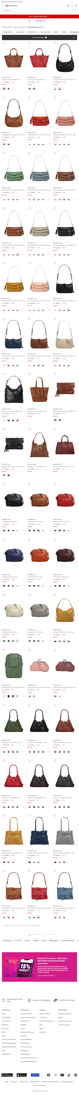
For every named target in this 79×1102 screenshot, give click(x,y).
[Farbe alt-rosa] (29, 143)
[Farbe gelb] (47, 143)
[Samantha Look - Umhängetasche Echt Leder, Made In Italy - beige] (65, 279)
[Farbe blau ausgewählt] (34, 199)
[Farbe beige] (55, 309)
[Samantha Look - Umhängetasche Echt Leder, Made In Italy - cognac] (65, 58)
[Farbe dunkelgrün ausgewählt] (13, 751)
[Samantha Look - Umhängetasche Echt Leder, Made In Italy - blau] (14, 886)
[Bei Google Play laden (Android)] (7, 1075)
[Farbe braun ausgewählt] (64, 199)
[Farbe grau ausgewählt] (47, 641)
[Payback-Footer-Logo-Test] (35, 1075)
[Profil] (68, 5)
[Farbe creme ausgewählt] (17, 641)
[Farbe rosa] (59, 696)
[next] (53, 934)
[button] (13, 2)
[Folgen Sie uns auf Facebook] (49, 1075)
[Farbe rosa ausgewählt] (34, 696)
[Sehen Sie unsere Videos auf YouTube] (62, 1075)
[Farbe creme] (17, 530)
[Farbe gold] (17, 696)
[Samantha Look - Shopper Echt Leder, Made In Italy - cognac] (14, 58)
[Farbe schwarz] (8, 143)
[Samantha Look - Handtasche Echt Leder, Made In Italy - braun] (65, 610)
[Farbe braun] (38, 143)
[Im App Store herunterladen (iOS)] (22, 1075)
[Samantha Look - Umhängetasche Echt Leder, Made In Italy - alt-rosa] (39, 113)
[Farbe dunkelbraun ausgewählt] (34, 806)
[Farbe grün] (73, 641)
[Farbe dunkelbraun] (8, 751)
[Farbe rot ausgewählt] (34, 88)
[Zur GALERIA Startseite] (11, 6)
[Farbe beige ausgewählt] (55, 365)
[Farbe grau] (22, 530)
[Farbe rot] (8, 88)
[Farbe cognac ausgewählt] (4, 88)
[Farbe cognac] (29, 88)
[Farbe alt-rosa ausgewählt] (55, 143)
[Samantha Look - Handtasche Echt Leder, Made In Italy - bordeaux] (65, 444)
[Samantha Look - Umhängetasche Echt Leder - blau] (14, 500)
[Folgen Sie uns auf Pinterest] (76, 1075)
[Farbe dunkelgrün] (22, 420)
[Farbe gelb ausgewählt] (22, 309)
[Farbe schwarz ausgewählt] (59, 88)
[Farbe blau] (34, 143)
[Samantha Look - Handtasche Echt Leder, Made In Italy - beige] (14, 389)
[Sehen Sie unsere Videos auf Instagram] (55, 1075)
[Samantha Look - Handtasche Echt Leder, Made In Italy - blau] (14, 831)
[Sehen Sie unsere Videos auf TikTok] (69, 1075)
